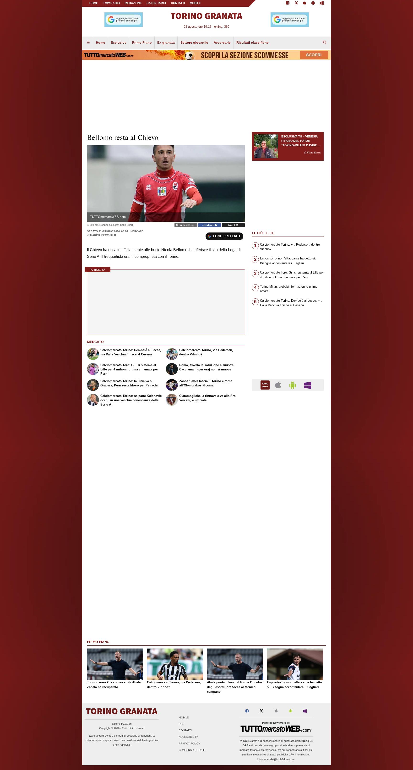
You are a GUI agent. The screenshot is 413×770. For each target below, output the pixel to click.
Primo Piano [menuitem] (142, 42)
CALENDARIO (156, 3)
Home (93, 3)
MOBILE (195, 3)
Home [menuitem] (100, 42)
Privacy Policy (189, 743)
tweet (232, 225)
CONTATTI (178, 3)
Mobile (184, 717)
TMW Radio (111, 3)
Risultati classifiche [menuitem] (252, 42)
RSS (181, 724)
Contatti (185, 730)
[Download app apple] (305, 3)
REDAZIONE (133, 3)
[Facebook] (288, 3)
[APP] (266, 384)
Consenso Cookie (192, 750)
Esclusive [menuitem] (118, 42)
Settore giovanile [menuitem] (194, 42)
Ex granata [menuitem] (166, 42)
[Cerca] (324, 42)
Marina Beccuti (101, 235)
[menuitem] (88, 42)
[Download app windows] (322, 3)
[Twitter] (296, 3)
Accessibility (188, 737)
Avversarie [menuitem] (222, 42)
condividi (208, 225)
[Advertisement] (288, 580)
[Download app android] (313, 3)
